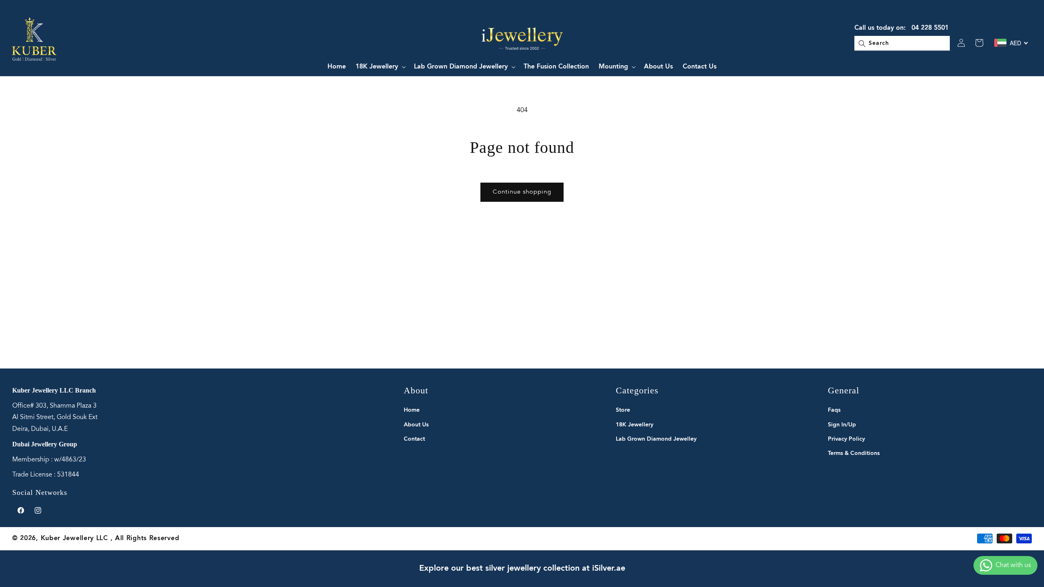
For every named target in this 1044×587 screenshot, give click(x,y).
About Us (416, 425)
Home (412, 410)
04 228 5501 (930, 28)
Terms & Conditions (854, 453)
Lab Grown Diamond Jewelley (656, 439)
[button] (380, 67)
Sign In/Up (842, 425)
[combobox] (902, 43)
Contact (414, 439)
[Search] (866, 43)
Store (623, 410)
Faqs (834, 410)
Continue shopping (522, 192)
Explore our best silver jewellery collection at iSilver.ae (522, 569)
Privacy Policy (846, 439)
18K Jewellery (634, 425)
